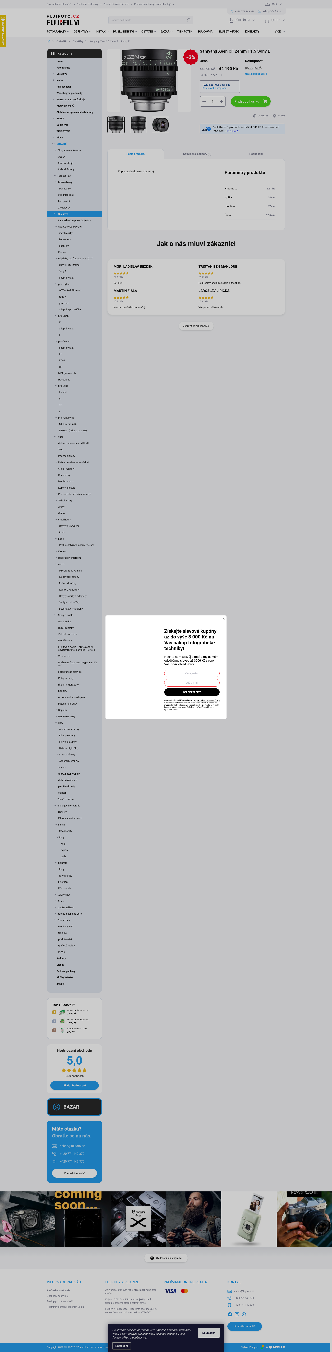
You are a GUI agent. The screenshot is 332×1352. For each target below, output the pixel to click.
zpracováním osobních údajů (207, 700)
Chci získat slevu (192, 692)
